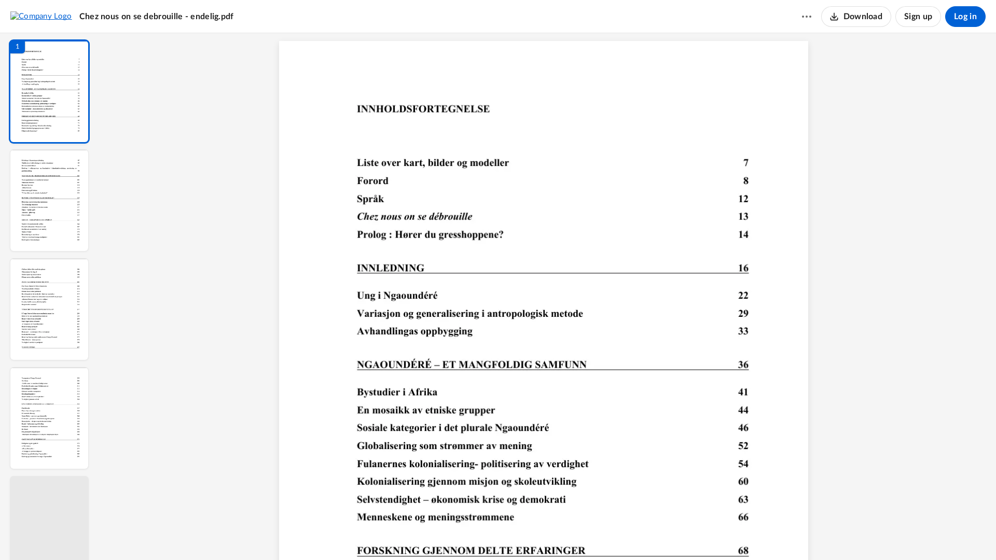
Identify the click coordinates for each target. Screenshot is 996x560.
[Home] (41, 16)
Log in (965, 16)
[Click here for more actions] (806, 16)
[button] (49, 91)
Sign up (918, 16)
